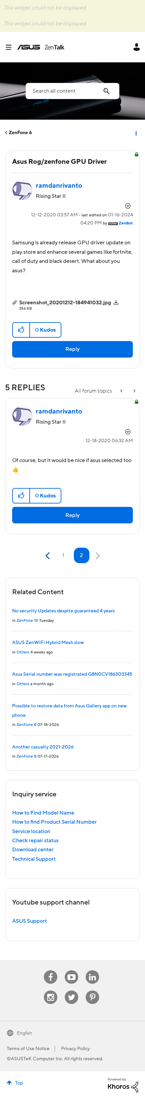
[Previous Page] (48, 556)
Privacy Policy (75, 1049)
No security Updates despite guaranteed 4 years (63, 611)
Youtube (71, 970)
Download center (33, 849)
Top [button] (19, 1083)
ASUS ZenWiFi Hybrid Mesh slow (48, 643)
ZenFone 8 (26, 724)
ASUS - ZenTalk (40, 47)
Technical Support (34, 859)
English (24, 1033)
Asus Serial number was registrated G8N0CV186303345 (72, 674)
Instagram (51, 990)
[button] (21, 330)
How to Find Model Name (43, 813)
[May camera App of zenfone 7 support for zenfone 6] (122, 391)
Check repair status (35, 840)
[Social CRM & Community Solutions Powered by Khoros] (123, 1084)
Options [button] (135, 132)
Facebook (50, 970)
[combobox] (72, 91)
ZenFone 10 (27, 620)
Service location (31, 831)
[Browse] (11, 47)
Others (23, 652)
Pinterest (92, 990)
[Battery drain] (134, 391)
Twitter (71, 990)
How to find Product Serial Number (54, 822)
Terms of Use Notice (28, 1049)
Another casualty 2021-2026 (43, 747)
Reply (72, 349)
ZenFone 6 (20, 133)
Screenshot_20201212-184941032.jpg (65, 302)
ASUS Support (29, 921)
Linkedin (92, 970)
